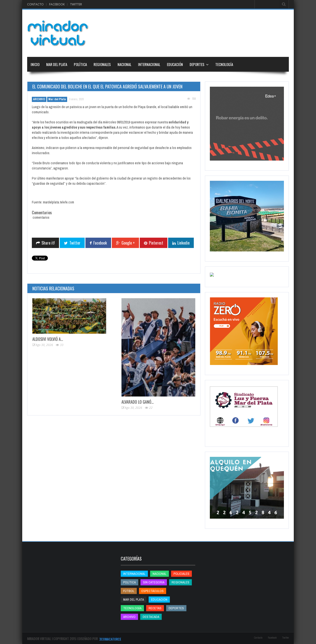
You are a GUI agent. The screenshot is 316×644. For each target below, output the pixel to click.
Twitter (76, 4)
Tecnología (224, 64)
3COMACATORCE (110, 639)
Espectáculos (152, 591)
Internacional (149, 64)
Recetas (155, 608)
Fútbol (128, 591)
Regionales (102, 64)
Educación (175, 64)
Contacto (35, 4)
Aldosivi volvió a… (47, 339)
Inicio (35, 64)
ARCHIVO (39, 99)
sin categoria (153, 582)
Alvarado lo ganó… (137, 402)
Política (80, 64)
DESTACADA (151, 617)
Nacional (124, 64)
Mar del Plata (56, 64)
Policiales (181, 574)
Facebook (57, 4)
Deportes (197, 64)
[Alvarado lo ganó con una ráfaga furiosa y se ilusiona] (158, 347)
